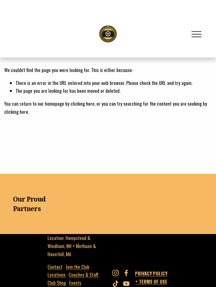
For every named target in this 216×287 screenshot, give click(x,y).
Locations (57, 274)
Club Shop (57, 282)
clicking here (82, 103)
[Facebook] (126, 273)
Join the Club (77, 266)
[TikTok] (115, 283)
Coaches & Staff (83, 274)
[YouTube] (126, 283)
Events (75, 282)
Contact (55, 266)
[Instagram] (115, 273)
